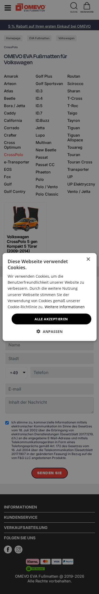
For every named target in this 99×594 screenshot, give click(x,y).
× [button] (88, 259)
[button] (49, 331)
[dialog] (49, 297)
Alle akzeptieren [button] (51, 318)
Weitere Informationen (65, 306)
